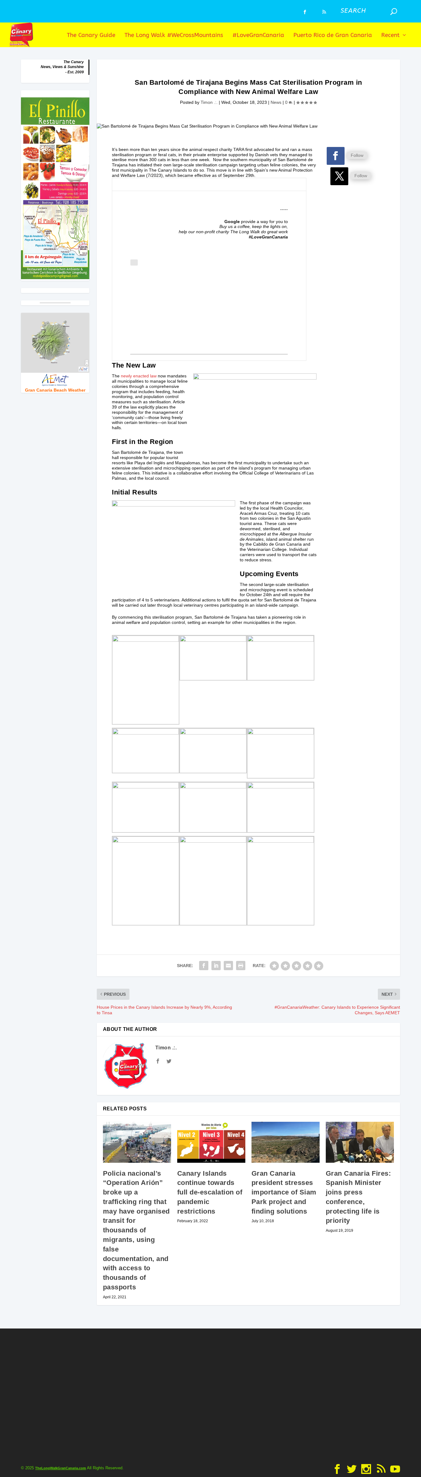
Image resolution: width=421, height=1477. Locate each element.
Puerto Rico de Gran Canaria (332, 36)
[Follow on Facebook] (336, 156)
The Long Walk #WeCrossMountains (174, 36)
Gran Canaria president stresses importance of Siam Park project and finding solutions (284, 1192)
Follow (357, 155)
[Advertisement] (209, 309)
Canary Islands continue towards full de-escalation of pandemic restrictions (210, 1192)
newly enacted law (139, 375)
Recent (390, 36)
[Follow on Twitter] (339, 176)
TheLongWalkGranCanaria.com (60, 1468)
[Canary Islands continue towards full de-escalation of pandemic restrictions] (211, 1142)
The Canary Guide (91, 36)
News (276, 102)
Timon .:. (209, 102)
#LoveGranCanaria (258, 36)
